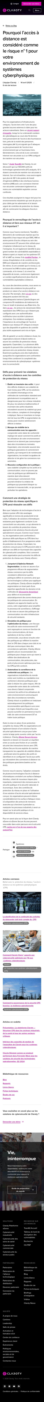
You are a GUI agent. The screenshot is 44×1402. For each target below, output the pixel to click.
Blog (5, 1079)
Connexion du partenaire (8, 1292)
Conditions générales (10, 1391)
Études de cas (9, 1094)
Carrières (6, 1319)
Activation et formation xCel (9, 1332)
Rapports (6, 1083)
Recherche (28, 1241)
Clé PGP (27, 1245)
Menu (37, 10)
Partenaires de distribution (9, 1282)
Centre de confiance (11, 1337)
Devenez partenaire (11, 1287)
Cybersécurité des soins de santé (10, 1240)
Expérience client (10, 1341)
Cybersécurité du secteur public (10, 1253)
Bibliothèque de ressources (30, 1269)
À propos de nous (10, 1315)
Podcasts (7, 1098)
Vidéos (27, 1299)
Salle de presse (9, 1327)
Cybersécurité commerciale (8, 1246)
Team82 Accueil (30, 1228)
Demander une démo (31, 4)
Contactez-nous (9, 1360)
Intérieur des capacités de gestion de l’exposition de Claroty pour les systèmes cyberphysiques (20, 1044)
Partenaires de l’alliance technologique (9, 1274)
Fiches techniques (10, 1091)
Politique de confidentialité (30, 1391)
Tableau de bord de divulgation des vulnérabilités (32, 1235)
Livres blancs (8, 1087)
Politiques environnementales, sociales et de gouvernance (11, 1352)
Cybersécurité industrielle (8, 1233)
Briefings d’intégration (29, 1294)
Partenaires (7, 1267)
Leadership (7, 1323)
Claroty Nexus (29, 1303)
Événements (8, 1345)
